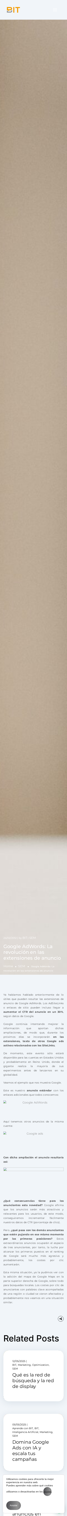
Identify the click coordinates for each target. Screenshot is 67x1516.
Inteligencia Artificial (25, 1432)
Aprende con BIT (22, 1428)
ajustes (47, 1491)
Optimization (40, 1364)
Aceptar (13, 1505)
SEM (21, 966)
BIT (25, 938)
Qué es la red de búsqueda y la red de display (33, 1380)
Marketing (24, 1364)
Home (8, 966)
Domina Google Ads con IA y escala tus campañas (30, 1450)
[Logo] (13, 10)
